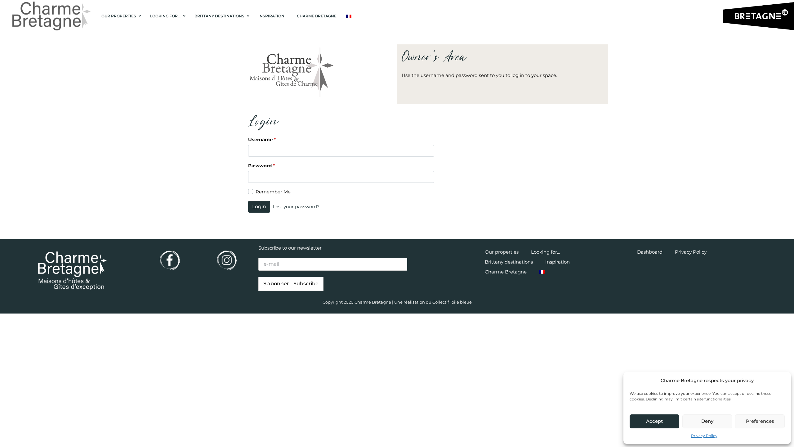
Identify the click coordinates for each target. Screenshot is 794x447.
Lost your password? (296, 207)
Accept (654, 421)
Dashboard (649, 252)
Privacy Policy (704, 435)
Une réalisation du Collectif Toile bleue (433, 302)
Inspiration (557, 262)
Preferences (760, 421)
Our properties (502, 252)
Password (261, 166)
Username (262, 139)
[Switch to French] (349, 16)
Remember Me (273, 192)
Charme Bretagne (506, 272)
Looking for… (545, 252)
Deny (707, 421)
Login (259, 207)
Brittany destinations (509, 262)
